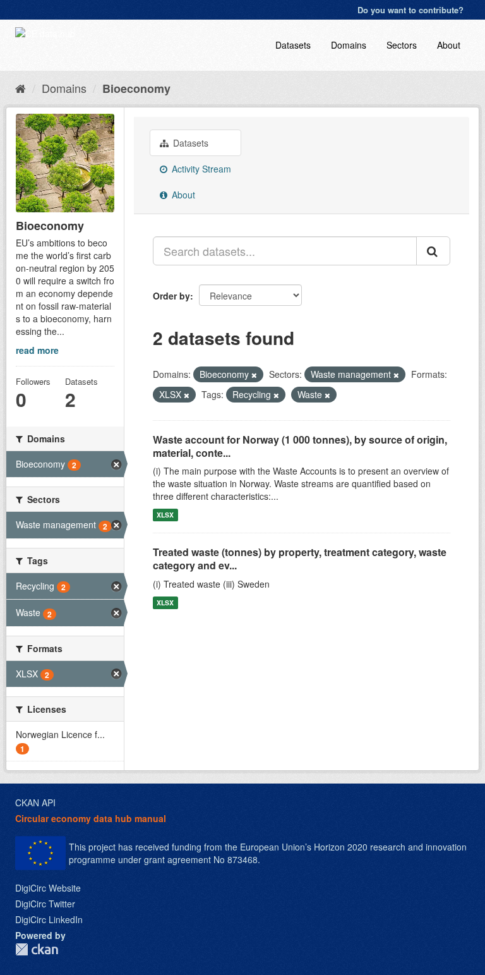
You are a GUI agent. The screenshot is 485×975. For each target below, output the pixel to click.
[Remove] (254, 375)
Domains (348, 45)
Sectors (401, 45)
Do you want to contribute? (410, 10)
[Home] (20, 88)
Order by (171, 295)
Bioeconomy (136, 88)
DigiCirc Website (48, 887)
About (448, 45)
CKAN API (35, 802)
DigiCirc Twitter (45, 903)
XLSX (165, 514)
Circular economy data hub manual (90, 818)
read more (37, 350)
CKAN (36, 949)
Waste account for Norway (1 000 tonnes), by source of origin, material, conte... (300, 446)
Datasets (293, 45)
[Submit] (433, 250)
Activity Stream (200, 168)
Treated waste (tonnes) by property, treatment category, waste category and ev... (299, 558)
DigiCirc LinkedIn (49, 919)
